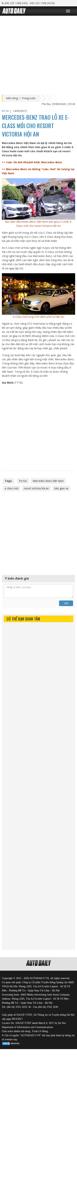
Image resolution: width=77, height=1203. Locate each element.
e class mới (11, 488)
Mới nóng (12, 98)
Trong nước (28, 98)
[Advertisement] (38, 54)
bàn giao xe (61, 488)
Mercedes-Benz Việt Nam (48, 481)
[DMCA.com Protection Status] (11, 1042)
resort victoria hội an (36, 488)
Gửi (66, 603)
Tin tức (23, 481)
